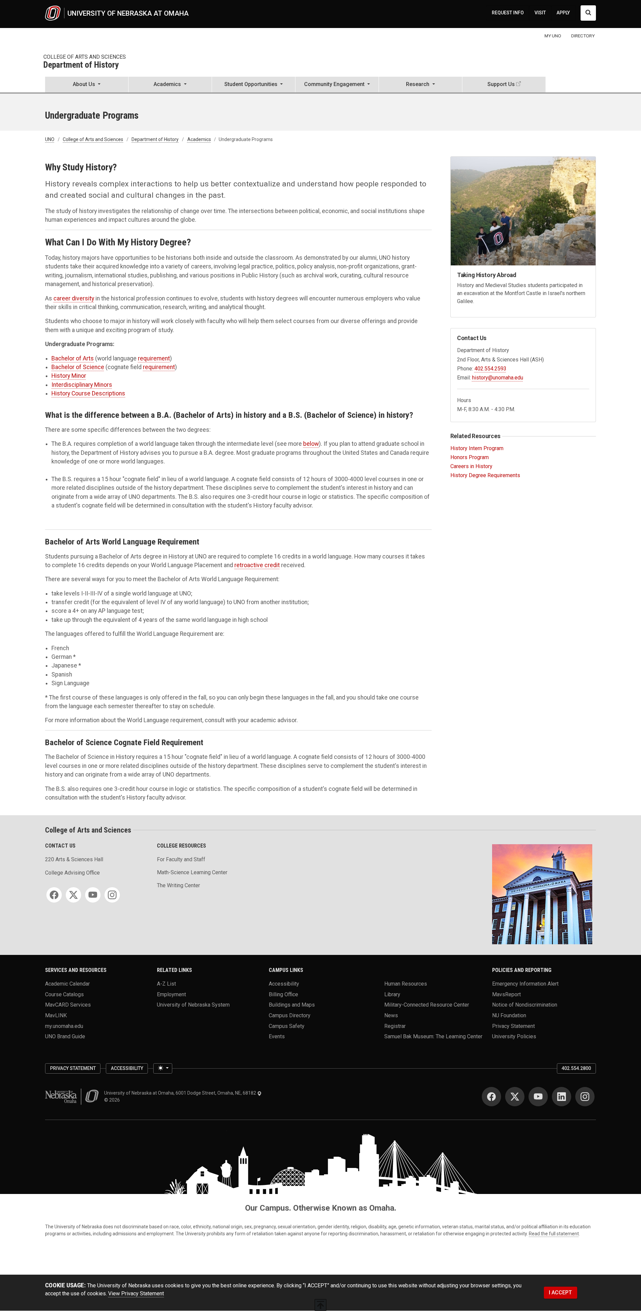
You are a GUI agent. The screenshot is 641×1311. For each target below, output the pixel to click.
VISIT (540, 12)
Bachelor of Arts (72, 358)
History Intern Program (476, 448)
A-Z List (166, 984)
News (391, 1015)
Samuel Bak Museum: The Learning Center (433, 1036)
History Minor (68, 375)
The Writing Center (178, 885)
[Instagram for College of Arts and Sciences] (112, 895)
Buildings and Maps (292, 1005)
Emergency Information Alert (525, 984)
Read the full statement (554, 1233)
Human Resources (405, 984)
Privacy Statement (513, 1026)
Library (392, 994)
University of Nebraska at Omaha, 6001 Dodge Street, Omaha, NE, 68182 (180, 1093)
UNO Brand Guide (65, 1036)
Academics (199, 139)
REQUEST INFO (508, 12)
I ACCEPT (560, 1292)
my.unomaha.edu (64, 1026)
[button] (86, 85)
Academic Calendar (67, 984)
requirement (154, 358)
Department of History (81, 65)
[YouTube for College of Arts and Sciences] (92, 895)
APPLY (563, 12)
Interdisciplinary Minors (81, 384)
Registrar (395, 1026)
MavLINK (56, 1015)
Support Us (501, 84)
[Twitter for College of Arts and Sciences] (73, 895)
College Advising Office (72, 873)
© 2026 (113, 1100)
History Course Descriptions (88, 393)
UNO (49, 139)
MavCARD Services (68, 1005)
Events (277, 1036)
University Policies (514, 1036)
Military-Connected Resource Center (426, 1005)
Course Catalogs (64, 994)
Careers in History (471, 466)
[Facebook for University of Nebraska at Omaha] (491, 1096)
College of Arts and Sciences (84, 57)
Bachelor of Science (77, 367)
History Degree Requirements (485, 475)
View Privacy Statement (136, 1293)
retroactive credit (257, 565)
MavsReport (506, 994)
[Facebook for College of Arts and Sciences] (54, 895)
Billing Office (283, 994)
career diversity (73, 298)
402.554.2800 (576, 1068)
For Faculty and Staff (181, 859)
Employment (171, 994)
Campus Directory (289, 1015)
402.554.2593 (490, 368)
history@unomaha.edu (497, 377)
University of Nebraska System (193, 1005)
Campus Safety (286, 1026)
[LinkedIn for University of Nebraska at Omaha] (561, 1096)
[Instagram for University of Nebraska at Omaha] (585, 1096)
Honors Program (469, 457)
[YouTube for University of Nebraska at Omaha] (538, 1096)
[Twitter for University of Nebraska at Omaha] (514, 1096)
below (311, 443)
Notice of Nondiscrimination (524, 1005)
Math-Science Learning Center (192, 872)
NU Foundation (509, 1015)
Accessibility (284, 984)
